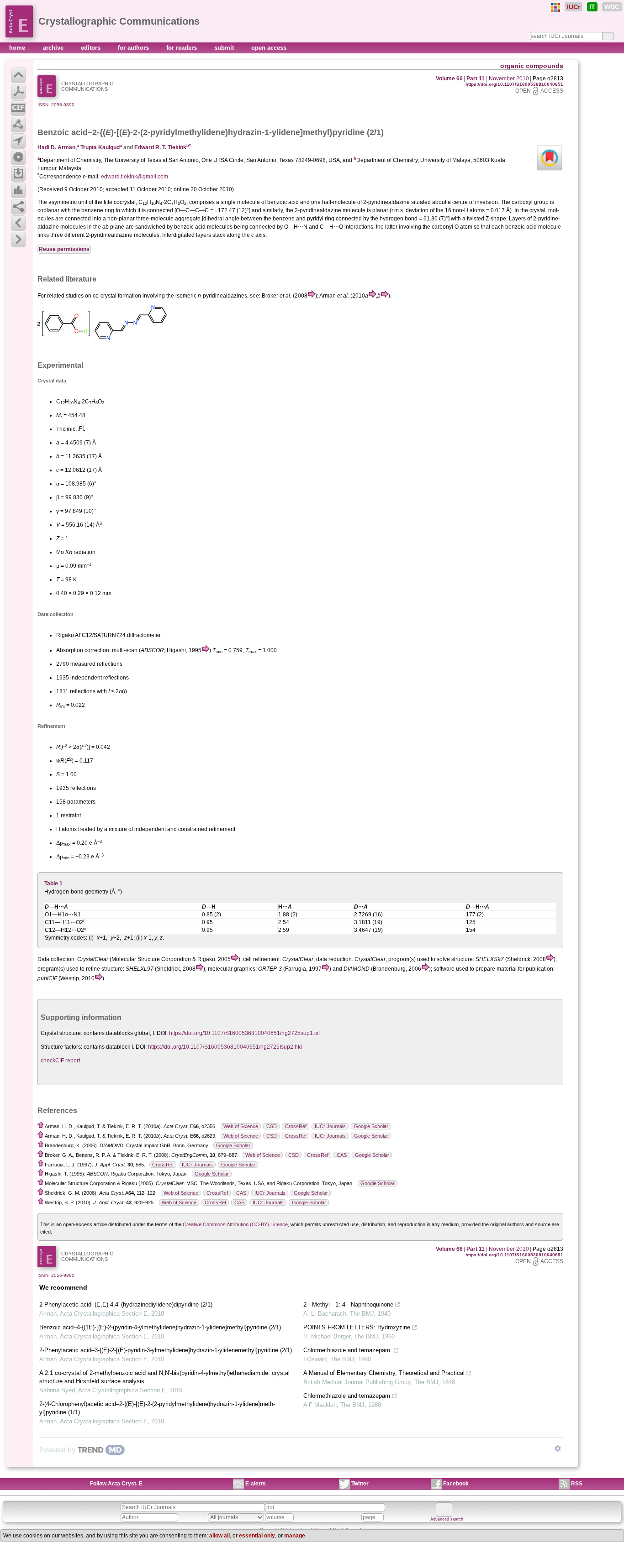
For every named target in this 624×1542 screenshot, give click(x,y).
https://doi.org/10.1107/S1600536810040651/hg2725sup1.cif (244, 1033)
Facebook (456, 1483)
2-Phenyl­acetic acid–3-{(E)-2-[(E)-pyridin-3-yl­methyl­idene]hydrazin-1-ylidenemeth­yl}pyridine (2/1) (165, 1350)
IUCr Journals (330, 1126)
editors (91, 47)
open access (268, 47)
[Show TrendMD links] (557, 1448)
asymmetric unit (67, 202)
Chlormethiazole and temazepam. (347, 1350)
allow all (219, 1535)
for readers (182, 47)
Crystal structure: (61, 1033)
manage (294, 1535)
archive (54, 47)
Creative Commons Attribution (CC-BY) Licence (235, 1224)
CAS (342, 1155)
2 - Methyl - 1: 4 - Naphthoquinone (348, 1304)
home (18, 47)
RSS (576, 1483)
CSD (271, 1126)
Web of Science (240, 1126)
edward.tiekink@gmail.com (134, 176)
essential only (257, 1535)
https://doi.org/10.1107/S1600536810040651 (514, 84)
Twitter (360, 1483)
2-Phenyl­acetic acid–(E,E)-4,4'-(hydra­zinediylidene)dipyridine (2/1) (125, 1304)
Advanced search (446, 1519)
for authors (134, 47)
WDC (611, 6)
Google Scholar (371, 1126)
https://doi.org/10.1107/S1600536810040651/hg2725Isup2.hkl (225, 1047)
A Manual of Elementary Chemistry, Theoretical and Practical (384, 1373)
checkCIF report (60, 1060)
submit (225, 47)
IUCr (573, 6)
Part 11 (475, 78)
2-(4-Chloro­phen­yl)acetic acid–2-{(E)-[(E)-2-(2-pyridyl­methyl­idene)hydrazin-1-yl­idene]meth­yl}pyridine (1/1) (157, 1408)
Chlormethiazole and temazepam (346, 1395)
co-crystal (104, 296)
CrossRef (296, 1126)
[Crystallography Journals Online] (555, 7)
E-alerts (255, 1483)
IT (592, 6)
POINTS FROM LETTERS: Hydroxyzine (356, 1327)
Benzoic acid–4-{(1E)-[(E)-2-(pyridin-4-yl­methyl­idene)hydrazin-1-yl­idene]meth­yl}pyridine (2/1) (160, 1327)
